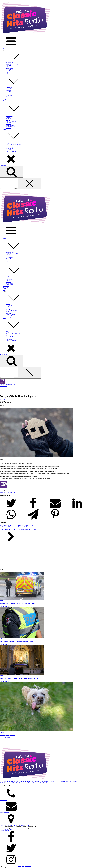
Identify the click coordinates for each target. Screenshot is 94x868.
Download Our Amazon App (57, 781)
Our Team (8, 124)
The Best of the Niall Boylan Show (8, 384)
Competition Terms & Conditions (13, 144)
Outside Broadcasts (10, 125)
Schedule (8, 70)
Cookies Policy (9, 147)
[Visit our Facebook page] (47, 837)
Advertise (8, 114)
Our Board (8, 122)
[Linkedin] (77, 508)
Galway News (9, 94)
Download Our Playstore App (43, 781)
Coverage (8, 117)
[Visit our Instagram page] (47, 859)
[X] (11, 508)
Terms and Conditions (11, 151)
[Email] (55, 508)
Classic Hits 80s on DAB (12, 64)
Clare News (8, 92)
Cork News (8, 91)
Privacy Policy (9, 148)
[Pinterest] (55, 519)
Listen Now (3, 165)
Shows (7, 72)
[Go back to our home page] (25, 224)
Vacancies (8, 128)
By (3, 399)
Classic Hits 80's (10, 62)
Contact (7, 143)
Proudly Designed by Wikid (24, 866)
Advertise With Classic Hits (70, 781)
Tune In (7, 73)
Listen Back (8, 65)
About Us (8, 142)
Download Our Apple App (30, 781)
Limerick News (9, 95)
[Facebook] (33, 508)
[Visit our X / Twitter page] (47, 848)
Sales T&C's (9, 150)
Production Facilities (10, 126)
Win (4, 100)
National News (9, 88)
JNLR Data (8, 118)
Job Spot (8, 120)
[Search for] (7, 188)
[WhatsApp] (11, 519)
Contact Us (79, 781)
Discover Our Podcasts (19, 781)
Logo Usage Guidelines (11, 121)
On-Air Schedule (4, 781)
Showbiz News (6, 98)
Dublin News (9, 90)
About (4, 129)
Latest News (9, 87)
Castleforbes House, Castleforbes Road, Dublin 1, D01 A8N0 (14, 825)
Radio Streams (9, 68)
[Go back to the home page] (25, 35)
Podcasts (8, 66)
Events (4, 99)
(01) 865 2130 (3, 800)
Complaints (8, 146)
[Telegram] (33, 519)
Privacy (10, 829)
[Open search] (11, 172)
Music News (6, 96)
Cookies (2, 830)
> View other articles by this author (8, 492)
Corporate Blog (9, 116)
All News (2, 782)
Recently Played (9, 69)
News (4, 74)
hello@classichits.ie (4, 812)
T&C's (1, 829)
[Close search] (29, 183)
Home (4, 48)
